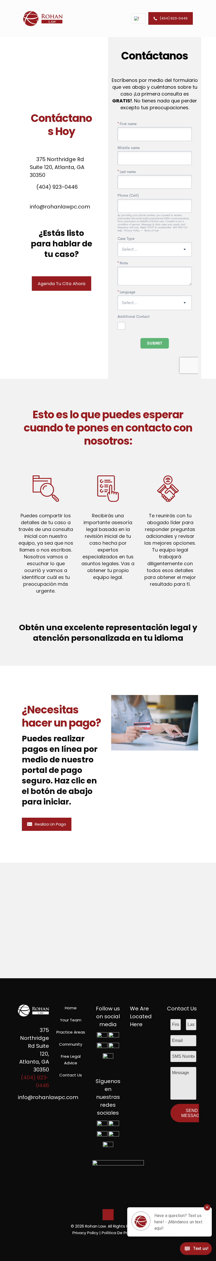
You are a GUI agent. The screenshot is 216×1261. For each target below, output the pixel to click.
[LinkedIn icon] (111, 1242)
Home (71, 1008)
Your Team (70, 1020)
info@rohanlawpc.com (48, 1097)
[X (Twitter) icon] (105, 1242)
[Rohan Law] (43, 18)
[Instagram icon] (116, 1242)
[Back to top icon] (108, 1214)
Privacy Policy (85, 1232)
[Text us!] (196, 1250)
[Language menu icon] (138, 18)
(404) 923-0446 (174, 18)
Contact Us (70, 1075)
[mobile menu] (116, 18)
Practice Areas (70, 1032)
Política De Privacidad (123, 1232)
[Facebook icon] (100, 1242)
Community (70, 1044)
